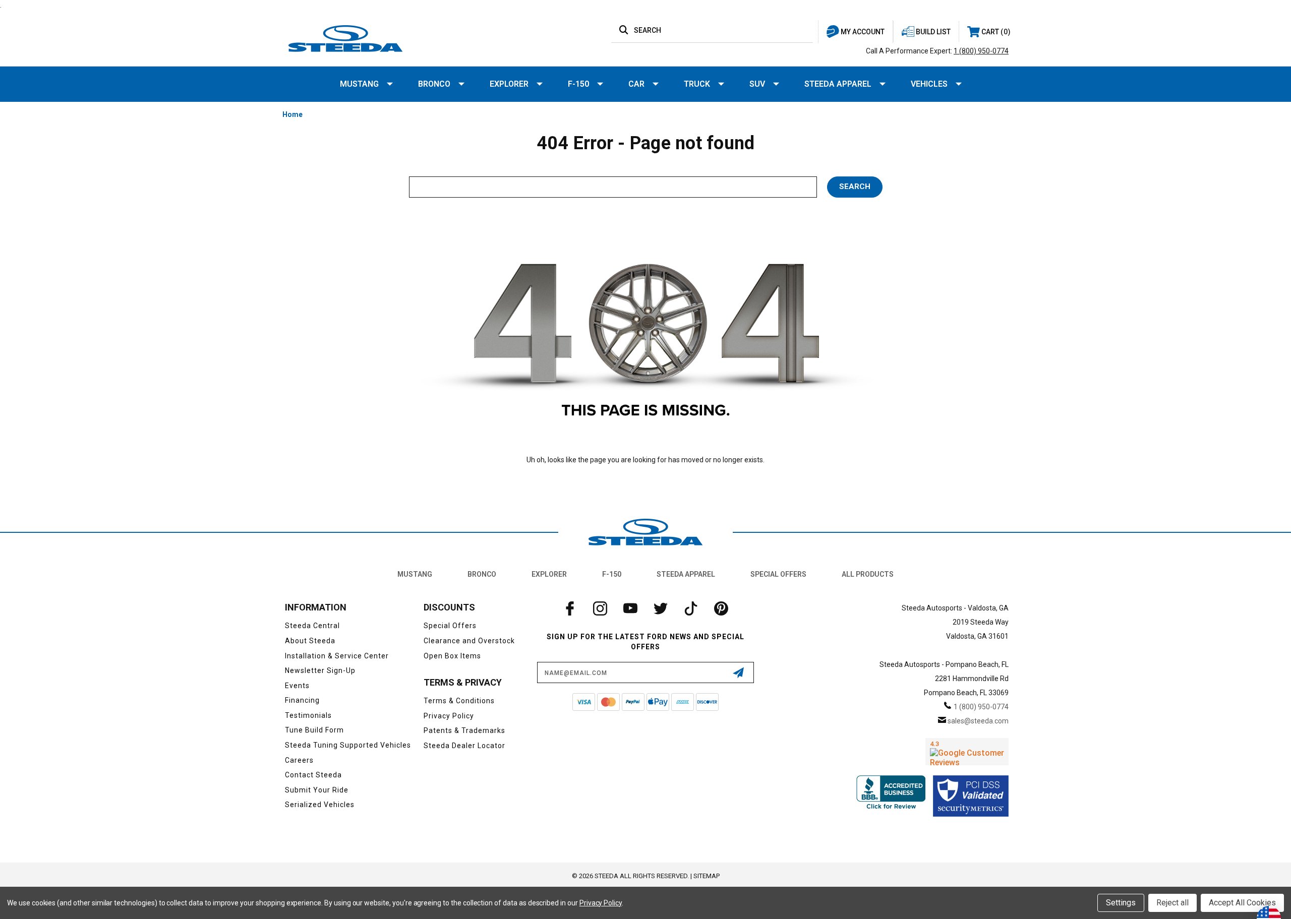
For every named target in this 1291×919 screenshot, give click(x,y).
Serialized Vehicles (320, 805)
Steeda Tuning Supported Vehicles (348, 745)
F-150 (578, 84)
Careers (299, 760)
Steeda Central (312, 626)
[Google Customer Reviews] (967, 751)
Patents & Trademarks (464, 730)
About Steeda (310, 641)
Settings (1121, 902)
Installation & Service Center (337, 656)
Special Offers (778, 574)
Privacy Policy (449, 716)
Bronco (434, 84)
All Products (868, 574)
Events (297, 686)
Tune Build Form (314, 730)
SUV (757, 84)
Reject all (1172, 902)
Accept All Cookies (1242, 902)
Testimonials (308, 715)
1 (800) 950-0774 (981, 51)
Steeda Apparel (837, 84)
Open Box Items (452, 656)
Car (636, 84)
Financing (302, 700)
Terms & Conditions (459, 701)
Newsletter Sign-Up (320, 670)
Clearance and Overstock (469, 641)
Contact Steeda (313, 775)
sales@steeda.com (978, 721)
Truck (697, 84)
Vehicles (929, 84)
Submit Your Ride (316, 790)
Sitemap (706, 876)
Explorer (509, 84)
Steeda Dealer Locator (464, 746)
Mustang (359, 84)
